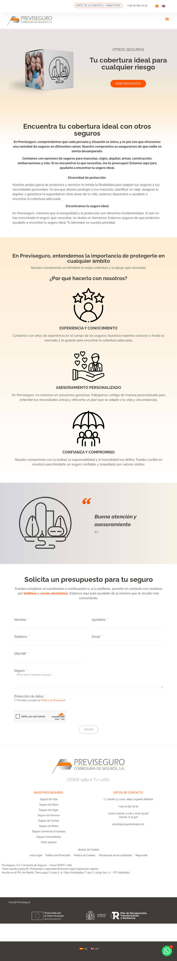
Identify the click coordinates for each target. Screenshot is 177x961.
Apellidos (99, 619)
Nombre (20, 619)
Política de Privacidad (53, 700)
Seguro (20, 670)
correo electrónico (54, 593)
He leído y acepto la (41, 700)
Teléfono (21, 636)
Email (96, 636)
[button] (167, 19)
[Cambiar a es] (157, 6)
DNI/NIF (20, 653)
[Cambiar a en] (163, 6)
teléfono (30, 593)
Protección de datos (29, 696)
